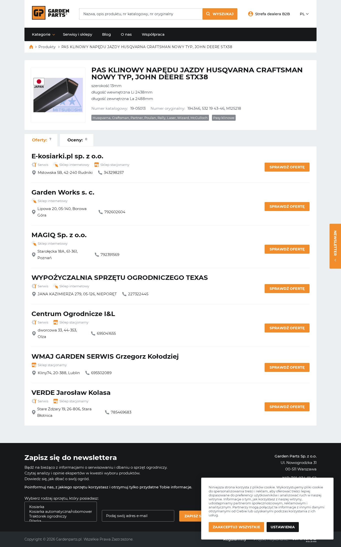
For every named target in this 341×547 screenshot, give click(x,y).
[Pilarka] (59, 521)
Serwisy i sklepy (77, 34)
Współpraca (153, 34)
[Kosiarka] (59, 507)
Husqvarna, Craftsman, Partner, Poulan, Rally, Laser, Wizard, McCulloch (150, 118)
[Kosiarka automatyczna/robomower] (59, 511)
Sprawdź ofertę (287, 167)
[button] (219, 14)
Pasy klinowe (223, 118)
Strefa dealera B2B (272, 13)
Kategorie (41, 34)
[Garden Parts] (50, 18)
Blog (106, 34)
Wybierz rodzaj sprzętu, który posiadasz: (61, 498)
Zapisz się (194, 516)
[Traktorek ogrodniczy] (59, 516)
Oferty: (41, 139)
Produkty (47, 47)
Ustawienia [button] (283, 527)
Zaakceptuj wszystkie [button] (236, 527)
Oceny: (77, 139)
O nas (126, 34)
